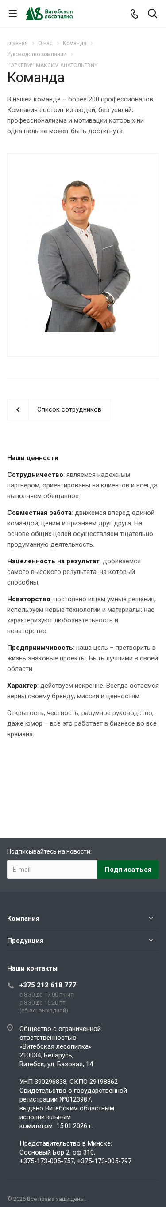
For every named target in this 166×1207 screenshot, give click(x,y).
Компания (23, 918)
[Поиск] (152, 14)
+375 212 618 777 (47, 985)
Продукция (25, 941)
